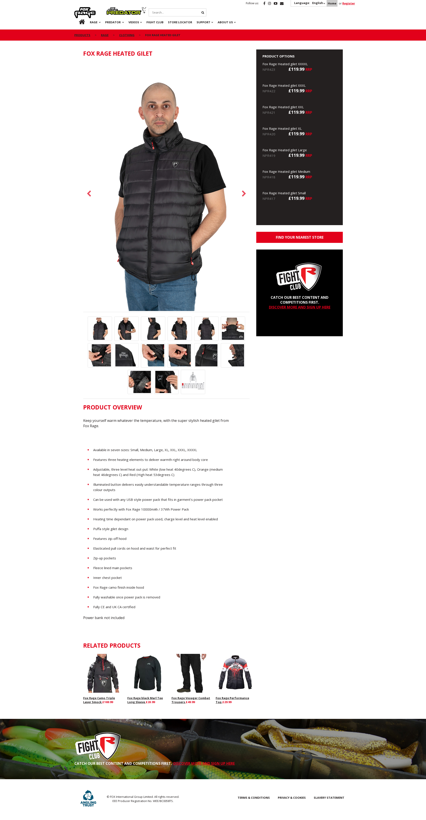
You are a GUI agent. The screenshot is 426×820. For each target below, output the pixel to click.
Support (203, 22)
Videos (133, 22)
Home (332, 3)
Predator (113, 9)
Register (348, 3)
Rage (78, 9)
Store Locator (180, 22)
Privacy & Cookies (292, 798)
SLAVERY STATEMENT (329, 798)
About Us (225, 22)
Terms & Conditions (254, 798)
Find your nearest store (299, 237)
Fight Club (155, 22)
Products (82, 35)
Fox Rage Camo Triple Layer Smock (99, 700)
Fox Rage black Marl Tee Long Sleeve (145, 700)
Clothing (126, 35)
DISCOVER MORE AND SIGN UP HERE (299, 307)
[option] (166, 187)
